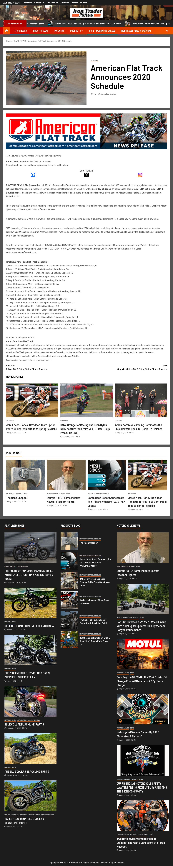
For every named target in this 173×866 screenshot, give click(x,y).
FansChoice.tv (15, 356)
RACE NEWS (59, 31)
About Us (28, 3)
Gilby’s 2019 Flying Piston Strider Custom (26, 367)
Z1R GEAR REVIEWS (47, 814)
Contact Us (39, 3)
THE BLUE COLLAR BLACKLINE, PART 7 (26, 771)
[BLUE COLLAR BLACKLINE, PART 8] (30, 701)
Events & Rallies (123, 673)
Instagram (127, 352)
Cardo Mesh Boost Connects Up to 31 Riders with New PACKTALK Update (55, 24)
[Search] (167, 30)
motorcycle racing (43, 360)
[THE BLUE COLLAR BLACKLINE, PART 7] (30, 748)
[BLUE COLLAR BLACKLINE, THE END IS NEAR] (30, 603)
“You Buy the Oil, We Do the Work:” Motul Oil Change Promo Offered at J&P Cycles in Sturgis (142, 681)
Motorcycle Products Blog (16, 493)
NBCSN (75, 356)
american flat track (18, 360)
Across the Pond (79, 3)
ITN (94, 94)
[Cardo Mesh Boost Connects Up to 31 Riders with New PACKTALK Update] (107, 475)
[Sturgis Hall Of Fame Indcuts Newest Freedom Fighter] (66, 475)
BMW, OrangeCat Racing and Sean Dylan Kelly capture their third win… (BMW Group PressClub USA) (85, 429)
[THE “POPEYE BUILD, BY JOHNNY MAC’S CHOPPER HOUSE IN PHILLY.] (30, 650)
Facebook (83, 352)
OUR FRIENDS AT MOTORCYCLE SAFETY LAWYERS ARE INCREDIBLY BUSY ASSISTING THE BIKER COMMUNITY (142, 787)
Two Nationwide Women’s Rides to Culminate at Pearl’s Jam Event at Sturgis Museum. (141, 842)
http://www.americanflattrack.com (52, 352)
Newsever (105, 862)
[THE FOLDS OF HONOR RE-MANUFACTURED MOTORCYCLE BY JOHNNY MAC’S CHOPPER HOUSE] (30, 547)
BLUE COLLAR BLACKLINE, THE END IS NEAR (29, 626)
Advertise (64, 3)
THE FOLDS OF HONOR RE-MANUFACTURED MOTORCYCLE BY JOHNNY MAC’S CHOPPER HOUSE (28, 574)
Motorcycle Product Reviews (28, 720)
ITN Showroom (9, 566)
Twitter (104, 352)
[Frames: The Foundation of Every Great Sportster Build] (69, 620)
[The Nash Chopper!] (25, 475)
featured (31, 360)
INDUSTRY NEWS (40, 31)
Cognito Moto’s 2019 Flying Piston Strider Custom (142, 367)
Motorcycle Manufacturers (128, 618)
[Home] (6, 31)
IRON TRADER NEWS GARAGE (102, 31)
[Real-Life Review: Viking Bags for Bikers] (69, 600)
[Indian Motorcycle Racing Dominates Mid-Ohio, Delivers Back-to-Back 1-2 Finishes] (141, 400)
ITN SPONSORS (20, 31)
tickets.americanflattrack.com (22, 252)
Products (75, 31)
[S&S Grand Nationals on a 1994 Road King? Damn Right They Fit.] (69, 639)
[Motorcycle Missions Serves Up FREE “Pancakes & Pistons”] (143, 709)
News (68, 493)
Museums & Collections (56, 493)
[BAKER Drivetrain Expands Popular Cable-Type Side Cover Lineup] (69, 580)
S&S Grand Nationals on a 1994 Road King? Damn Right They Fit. (94, 641)
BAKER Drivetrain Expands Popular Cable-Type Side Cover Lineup (94, 582)
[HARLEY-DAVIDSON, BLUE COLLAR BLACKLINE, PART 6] (30, 795)
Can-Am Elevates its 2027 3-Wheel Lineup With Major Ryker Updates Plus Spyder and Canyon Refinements (141, 626)
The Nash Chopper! (17, 497)
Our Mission (52, 3)
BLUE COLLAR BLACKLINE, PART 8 (24, 724)
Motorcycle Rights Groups (127, 779)
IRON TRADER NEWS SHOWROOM (136, 31)
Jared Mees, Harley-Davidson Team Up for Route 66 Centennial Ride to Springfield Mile (147, 501)
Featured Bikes (22, 566)
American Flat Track (15, 345)
